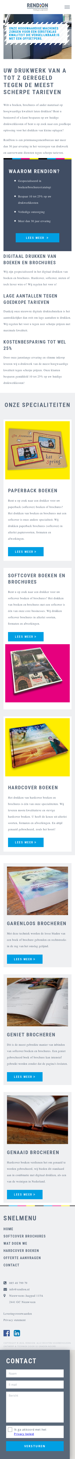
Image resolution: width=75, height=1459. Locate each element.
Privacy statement (14, 1320)
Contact (11, 1265)
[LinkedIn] (17, 1333)
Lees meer (24, 551)
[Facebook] (6, 1333)
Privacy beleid (24, 1434)
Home (8, 1229)
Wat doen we (15, 1243)
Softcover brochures (24, 1236)
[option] (37, 38)
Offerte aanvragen (22, 1258)
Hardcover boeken (21, 1251)
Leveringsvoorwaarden (17, 1313)
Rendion (30, 1343)
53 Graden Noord (45, 1346)
